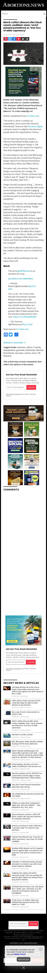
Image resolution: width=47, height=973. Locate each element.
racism (27, 353)
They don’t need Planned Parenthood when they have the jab (26, 786)
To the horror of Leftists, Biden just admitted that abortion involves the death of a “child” (25, 902)
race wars (19, 353)
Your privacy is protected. (13, 394)
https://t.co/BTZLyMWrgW (24, 317)
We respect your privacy (31, 936)
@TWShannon (24, 271)
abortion (21, 347)
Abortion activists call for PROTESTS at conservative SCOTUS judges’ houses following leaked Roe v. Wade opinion (27, 775)
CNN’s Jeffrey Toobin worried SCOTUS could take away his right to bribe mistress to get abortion (26, 703)
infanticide (30, 350)
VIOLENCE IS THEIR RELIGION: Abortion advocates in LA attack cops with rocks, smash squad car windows (27, 864)
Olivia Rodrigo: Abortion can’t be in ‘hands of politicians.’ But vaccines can (26, 765)
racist (33, 353)
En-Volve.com (32, 116)
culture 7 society (33, 347)
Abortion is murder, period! (22, 735)
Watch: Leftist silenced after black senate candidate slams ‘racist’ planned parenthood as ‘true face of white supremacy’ (27, 724)
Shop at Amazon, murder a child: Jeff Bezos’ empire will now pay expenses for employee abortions (26, 816)
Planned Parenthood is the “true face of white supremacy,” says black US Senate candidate (27, 839)
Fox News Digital (35, 126)
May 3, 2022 (28, 324)
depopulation (9, 350)
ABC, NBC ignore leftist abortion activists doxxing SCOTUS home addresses (27, 743)
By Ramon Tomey (26, 780)
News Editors (19, 35)
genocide (20, 350)
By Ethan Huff (24, 717)
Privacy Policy (20, 954)
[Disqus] (23, 523)
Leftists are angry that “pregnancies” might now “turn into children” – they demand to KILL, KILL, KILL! (26, 805)
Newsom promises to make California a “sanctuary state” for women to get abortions (27, 828)
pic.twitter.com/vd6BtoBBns (20, 279)
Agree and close (23, 959)
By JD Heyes (24, 696)
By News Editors (25, 707)
